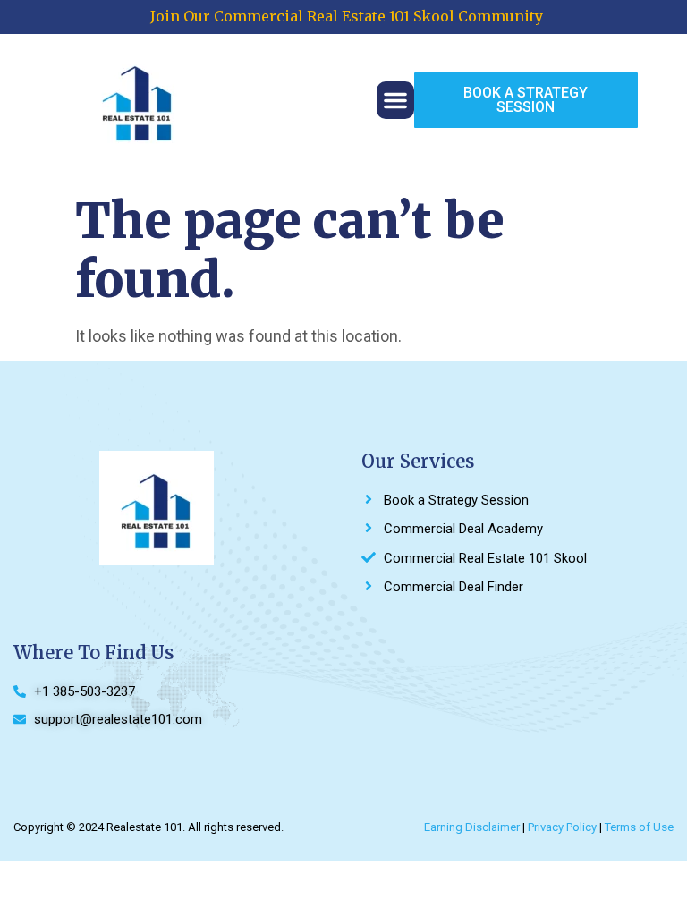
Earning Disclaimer (472, 827)
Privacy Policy (562, 827)
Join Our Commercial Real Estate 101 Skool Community (346, 16)
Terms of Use (639, 827)
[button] (395, 100)
